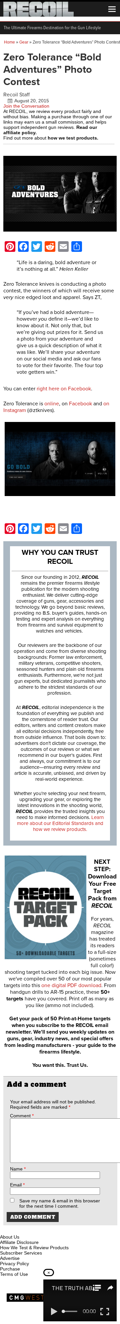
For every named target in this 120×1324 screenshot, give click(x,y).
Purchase (10, 1269)
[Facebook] (6, 1229)
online (51, 403)
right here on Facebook (64, 388)
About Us (9, 1237)
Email (17, 1184)
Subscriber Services (21, 1253)
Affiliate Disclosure (19, 1242)
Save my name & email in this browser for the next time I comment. (59, 1203)
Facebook (80, 403)
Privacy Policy (14, 1263)
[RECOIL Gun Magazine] (38, 15)
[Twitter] (50, 1229)
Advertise (10, 1258)
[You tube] (28, 1229)
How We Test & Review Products (34, 1247)
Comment (22, 1115)
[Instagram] (17, 1229)
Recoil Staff (16, 94)
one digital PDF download (71, 985)
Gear (23, 42)
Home (9, 42)
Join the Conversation (26, 106)
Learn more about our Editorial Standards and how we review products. (60, 823)
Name (18, 1168)
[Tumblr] (39, 1229)
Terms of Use (14, 1274)
